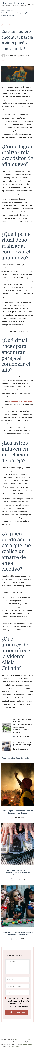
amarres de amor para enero (20, 401)
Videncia (6, 26)
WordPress (16, 1046)
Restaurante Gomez (13, 3)
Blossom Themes (26, 1044)
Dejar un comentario (12, 60)
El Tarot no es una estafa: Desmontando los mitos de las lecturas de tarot (17, 873)
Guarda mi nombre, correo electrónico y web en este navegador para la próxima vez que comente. (18, 1002)
